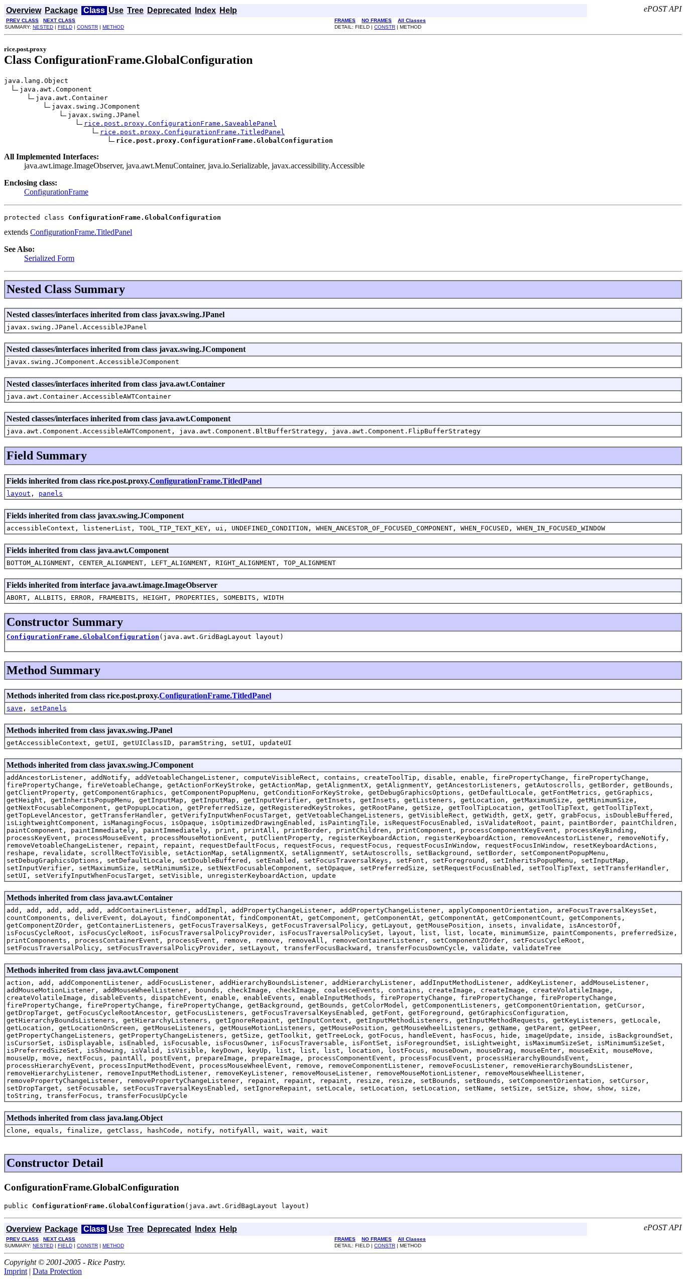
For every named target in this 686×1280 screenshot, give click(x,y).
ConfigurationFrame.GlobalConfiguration (83, 637)
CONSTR (87, 27)
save (15, 708)
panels (51, 493)
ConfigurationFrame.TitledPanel (81, 232)
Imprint (15, 1271)
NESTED (43, 27)
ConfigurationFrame (56, 192)
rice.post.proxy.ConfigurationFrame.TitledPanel (192, 132)
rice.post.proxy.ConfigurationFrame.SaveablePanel (180, 123)
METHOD (113, 27)
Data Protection (57, 1271)
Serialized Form (49, 258)
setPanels (49, 708)
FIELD (65, 27)
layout (19, 493)
